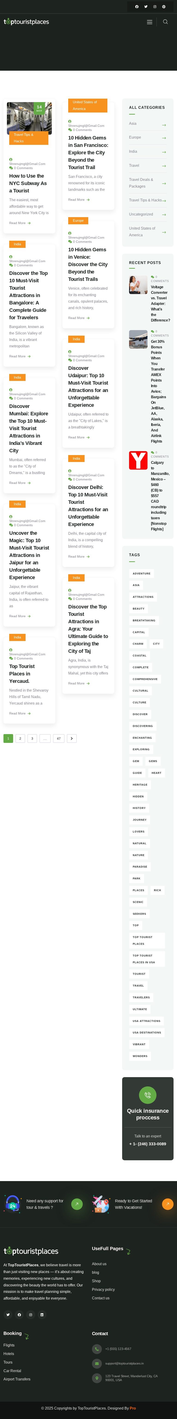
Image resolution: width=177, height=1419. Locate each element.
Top (136, 925)
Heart (157, 773)
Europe (78, 220)
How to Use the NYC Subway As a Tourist (28, 183)
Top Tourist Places (143, 940)
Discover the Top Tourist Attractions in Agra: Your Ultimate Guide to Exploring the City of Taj (88, 629)
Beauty (139, 608)
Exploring (141, 749)
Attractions (143, 597)
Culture (139, 702)
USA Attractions (146, 1021)
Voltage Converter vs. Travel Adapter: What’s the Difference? (160, 303)
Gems (153, 761)
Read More (18, 223)
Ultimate (140, 1009)
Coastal (140, 655)
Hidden (138, 796)
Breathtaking (144, 620)
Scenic (138, 902)
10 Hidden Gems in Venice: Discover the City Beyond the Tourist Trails (87, 264)
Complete (141, 667)
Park (137, 878)
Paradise (140, 866)
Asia (132, 123)
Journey (140, 819)
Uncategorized (141, 214)
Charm (138, 643)
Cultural (140, 690)
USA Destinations (147, 1032)
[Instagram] (154, 6)
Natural (140, 843)
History (139, 808)
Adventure (141, 573)
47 (59, 738)
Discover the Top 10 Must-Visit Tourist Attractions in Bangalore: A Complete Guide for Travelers (28, 295)
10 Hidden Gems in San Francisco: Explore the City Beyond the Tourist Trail (88, 152)
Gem (136, 761)
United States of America (142, 231)
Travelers (141, 997)
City (156, 643)
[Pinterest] (163, 6)
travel (138, 985)
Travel (134, 165)
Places (138, 890)
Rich (157, 890)
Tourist (139, 973)
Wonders (140, 1056)
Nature (139, 855)
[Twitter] (146, 6)
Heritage (140, 784)
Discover (140, 714)
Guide (137, 773)
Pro (133, 1408)
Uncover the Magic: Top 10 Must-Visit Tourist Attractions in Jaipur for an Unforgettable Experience (29, 555)
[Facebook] (137, 6)
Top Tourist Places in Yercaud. (22, 673)
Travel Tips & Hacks (145, 200)
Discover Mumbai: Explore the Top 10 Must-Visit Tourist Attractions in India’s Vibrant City (28, 428)
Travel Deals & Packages (141, 183)
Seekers (139, 913)
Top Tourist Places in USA (144, 959)
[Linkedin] (42, 1314)
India (17, 244)
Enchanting (142, 737)
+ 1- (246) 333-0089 (147, 1144)
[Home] (26, 22)
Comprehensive (145, 679)
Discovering (143, 726)
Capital (139, 632)
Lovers (139, 831)
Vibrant (139, 1044)
